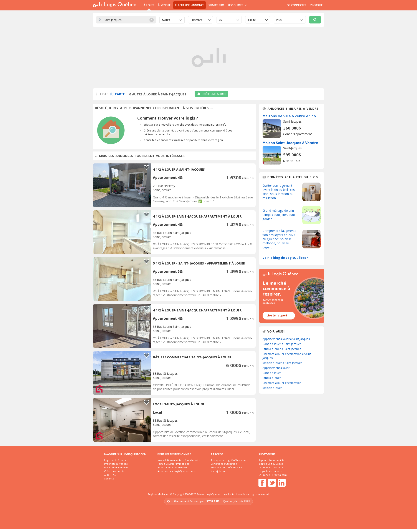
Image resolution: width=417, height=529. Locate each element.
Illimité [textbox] (252, 20)
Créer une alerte (214, 94)
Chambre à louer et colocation (282, 383)
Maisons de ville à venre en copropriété (298, 116)
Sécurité (109, 478)
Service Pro (216, 5)
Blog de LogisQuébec (270, 463)
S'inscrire (316, 5)
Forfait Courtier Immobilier (173, 463)
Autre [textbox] (166, 20)
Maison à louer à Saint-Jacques (282, 363)
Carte (119, 94)
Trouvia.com (279, 474)
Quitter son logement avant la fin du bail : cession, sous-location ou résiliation (279, 191)
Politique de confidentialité (226, 467)
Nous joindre (218, 471)
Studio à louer (272, 378)
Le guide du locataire (270, 467)
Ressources (236, 5)
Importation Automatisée (172, 467)
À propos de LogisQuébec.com (229, 460)
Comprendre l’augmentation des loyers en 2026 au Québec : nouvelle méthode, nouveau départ (280, 239)
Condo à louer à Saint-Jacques (282, 344)
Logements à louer (115, 460)
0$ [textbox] (220, 20)
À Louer (149, 5)
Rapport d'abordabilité (271, 460)
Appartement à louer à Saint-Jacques (286, 339)
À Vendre (164, 5)
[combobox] (172, 19)
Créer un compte (114, 471)
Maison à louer (272, 388)
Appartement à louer (276, 368)
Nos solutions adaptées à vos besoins (178, 460)
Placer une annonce (189, 5)
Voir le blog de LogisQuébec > (285, 258)
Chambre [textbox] (196, 20)
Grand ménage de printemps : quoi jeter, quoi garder (279, 214)
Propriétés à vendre (116, 463)
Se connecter (296, 5)
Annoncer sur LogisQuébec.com (176, 471)
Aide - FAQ (110, 474)
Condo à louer (272, 373)
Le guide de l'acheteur (271, 471)
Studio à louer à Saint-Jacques (282, 349)
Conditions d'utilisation (224, 463)
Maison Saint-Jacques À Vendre (290, 143)
